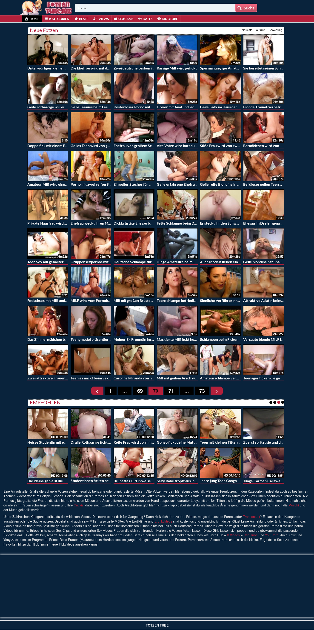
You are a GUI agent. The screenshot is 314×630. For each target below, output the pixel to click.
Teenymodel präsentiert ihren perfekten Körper (110, 339)
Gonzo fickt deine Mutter (177, 442)
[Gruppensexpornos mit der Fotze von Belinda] (91, 243)
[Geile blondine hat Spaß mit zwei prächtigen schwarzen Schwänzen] (263, 243)
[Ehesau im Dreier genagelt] (263, 204)
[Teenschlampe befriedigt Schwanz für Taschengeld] (177, 282)
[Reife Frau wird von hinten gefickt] (134, 423)
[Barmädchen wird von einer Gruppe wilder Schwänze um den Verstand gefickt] (263, 127)
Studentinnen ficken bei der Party (98, 480)
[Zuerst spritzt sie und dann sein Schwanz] (263, 423)
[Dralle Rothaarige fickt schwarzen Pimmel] (91, 423)
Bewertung (275, 30)
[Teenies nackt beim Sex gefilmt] (91, 359)
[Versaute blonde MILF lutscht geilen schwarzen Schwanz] (263, 321)
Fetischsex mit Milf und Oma (50, 300)
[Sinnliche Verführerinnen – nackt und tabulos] (220, 282)
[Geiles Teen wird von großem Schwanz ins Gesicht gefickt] (91, 127)
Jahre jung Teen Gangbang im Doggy (229, 480)
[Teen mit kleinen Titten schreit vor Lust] (220, 423)
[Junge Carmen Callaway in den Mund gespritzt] (263, 462)
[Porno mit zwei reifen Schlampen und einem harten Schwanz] (91, 166)
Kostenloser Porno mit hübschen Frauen (146, 107)
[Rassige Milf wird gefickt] (177, 50)
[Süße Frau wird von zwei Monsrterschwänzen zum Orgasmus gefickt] (220, 127)
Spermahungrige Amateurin (222, 68)
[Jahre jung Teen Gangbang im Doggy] (220, 462)
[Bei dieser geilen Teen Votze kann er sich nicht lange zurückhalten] (263, 166)
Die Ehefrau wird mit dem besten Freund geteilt (109, 68)
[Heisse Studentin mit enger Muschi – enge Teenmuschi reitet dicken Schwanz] (47, 423)
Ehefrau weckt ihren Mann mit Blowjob (102, 223)
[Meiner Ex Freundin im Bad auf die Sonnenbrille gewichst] (134, 321)
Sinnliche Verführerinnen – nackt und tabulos (237, 300)
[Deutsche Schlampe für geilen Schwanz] (134, 243)
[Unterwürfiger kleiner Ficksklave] (47, 50)
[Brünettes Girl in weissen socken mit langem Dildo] (134, 462)
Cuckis (78, 505)
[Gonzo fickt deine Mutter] (177, 423)
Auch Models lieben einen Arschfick (229, 262)
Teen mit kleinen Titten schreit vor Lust (232, 442)
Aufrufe (260, 30)
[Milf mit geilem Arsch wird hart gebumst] (177, 359)
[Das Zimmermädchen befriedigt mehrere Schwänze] (47, 321)
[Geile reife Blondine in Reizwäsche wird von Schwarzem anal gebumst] (220, 166)
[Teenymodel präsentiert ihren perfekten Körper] (91, 321)
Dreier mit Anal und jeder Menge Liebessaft (192, 107)
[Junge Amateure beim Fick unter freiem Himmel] (177, 243)
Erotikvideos (163, 521)
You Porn (271, 535)
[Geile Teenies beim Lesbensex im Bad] (91, 88)
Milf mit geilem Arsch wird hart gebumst (189, 378)
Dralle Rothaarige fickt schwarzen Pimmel (105, 442)
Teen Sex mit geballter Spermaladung (57, 262)
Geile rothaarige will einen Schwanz (56, 107)
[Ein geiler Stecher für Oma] (134, 166)
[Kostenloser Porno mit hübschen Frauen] (134, 88)
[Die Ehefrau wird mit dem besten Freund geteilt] (91, 50)
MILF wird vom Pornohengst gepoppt (101, 300)
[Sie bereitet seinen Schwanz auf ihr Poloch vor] (263, 50)
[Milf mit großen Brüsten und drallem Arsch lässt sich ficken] (134, 282)
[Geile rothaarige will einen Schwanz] (47, 88)
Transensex (251, 516)
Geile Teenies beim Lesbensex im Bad (101, 107)
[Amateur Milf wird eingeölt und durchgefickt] (47, 166)
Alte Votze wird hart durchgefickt (184, 145)
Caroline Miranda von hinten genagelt (144, 378)
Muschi (293, 505)
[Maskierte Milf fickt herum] (177, 321)
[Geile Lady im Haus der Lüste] (220, 88)
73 (202, 390)
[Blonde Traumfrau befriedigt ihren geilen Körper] (263, 88)
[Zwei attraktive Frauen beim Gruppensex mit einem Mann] (47, 359)
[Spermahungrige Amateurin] (220, 50)
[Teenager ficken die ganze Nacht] (263, 359)
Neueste (247, 30)
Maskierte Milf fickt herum (179, 339)
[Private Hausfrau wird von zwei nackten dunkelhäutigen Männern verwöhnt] (47, 204)
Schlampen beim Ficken (219, 339)
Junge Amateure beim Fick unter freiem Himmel (196, 262)
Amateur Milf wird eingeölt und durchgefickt (63, 184)
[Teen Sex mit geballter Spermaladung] (47, 243)
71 (171, 390)
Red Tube (250, 535)
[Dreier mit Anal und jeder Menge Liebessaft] (177, 88)
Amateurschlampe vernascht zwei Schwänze (236, 378)
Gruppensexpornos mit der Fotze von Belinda (108, 262)
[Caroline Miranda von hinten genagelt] (134, 359)
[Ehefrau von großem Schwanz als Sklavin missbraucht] (134, 127)
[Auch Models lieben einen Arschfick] (220, 243)
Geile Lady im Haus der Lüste (223, 107)
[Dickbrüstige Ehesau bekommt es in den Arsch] (134, 204)
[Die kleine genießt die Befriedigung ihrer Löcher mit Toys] (47, 462)
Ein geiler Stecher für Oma (135, 184)
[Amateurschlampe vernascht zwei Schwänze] (220, 359)
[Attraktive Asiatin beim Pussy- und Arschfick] (263, 282)
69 (140, 390)
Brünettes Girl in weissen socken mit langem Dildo (154, 481)
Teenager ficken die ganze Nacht (269, 378)
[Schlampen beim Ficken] (220, 321)
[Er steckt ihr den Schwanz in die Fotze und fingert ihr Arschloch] (220, 204)
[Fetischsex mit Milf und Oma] (47, 282)
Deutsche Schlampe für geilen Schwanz (146, 262)
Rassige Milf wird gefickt (177, 68)
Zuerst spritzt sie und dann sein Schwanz (276, 442)
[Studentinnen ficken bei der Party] (91, 462)
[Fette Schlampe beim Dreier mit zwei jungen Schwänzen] (177, 204)
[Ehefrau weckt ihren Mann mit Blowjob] (91, 204)
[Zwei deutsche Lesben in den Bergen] (134, 50)
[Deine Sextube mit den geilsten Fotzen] (46, 7)
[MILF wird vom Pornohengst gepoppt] (91, 282)
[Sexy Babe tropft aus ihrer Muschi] (177, 462)
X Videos (233, 535)
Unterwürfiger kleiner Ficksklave (54, 68)
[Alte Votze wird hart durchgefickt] (177, 127)
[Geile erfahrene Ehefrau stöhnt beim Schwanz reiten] (177, 166)
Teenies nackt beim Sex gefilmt (96, 378)
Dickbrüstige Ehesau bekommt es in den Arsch (151, 223)
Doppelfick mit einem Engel (49, 145)
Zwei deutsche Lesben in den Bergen (143, 68)
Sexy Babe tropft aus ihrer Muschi (184, 481)
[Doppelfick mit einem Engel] (47, 127)
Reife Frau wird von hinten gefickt (141, 442)
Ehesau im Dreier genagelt (264, 223)
